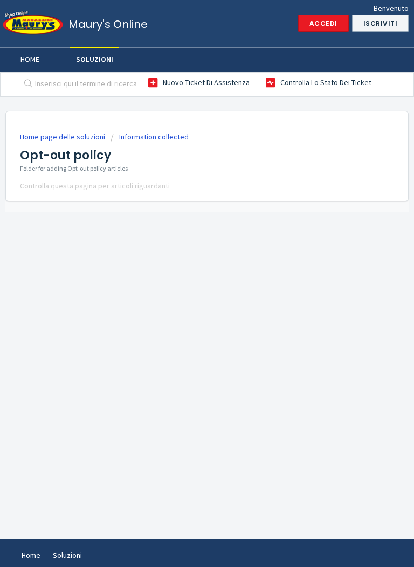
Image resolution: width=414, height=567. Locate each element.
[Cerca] (26, 84)
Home (29, 59)
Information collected (154, 137)
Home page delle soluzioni (63, 137)
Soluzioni (94, 59)
